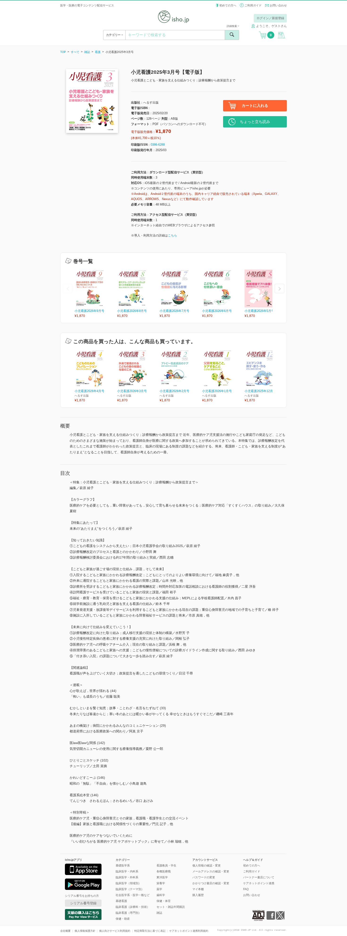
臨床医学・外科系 (127, 877)
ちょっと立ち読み (255, 122)
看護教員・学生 (166, 865)
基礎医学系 (123, 865)
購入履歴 (198, 895)
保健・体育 (164, 901)
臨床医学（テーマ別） (130, 889)
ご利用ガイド (253, 5)
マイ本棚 (198, 889)
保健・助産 (123, 918)
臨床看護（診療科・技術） (133, 907)
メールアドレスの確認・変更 (210, 871)
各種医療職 (164, 871)
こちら (172, 235)
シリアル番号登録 (83, 903)
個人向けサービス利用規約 (114, 930)
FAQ (246, 889)
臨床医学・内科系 (127, 871)
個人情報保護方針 (85, 930)
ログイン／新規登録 (270, 18)
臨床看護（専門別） (128, 912)
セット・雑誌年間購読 (171, 907)
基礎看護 (121, 901)
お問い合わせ (278, 5)
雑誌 (87, 52)
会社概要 (65, 930)
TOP (63, 52)
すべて (75, 52)
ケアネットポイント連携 (258, 883)
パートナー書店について (258, 877)
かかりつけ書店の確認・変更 (210, 883)
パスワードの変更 (203, 877)
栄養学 (161, 883)
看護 (98, 52)
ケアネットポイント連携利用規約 (188, 930)
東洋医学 (162, 877)
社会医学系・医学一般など (133, 895)
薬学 (159, 889)
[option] (96, 294)
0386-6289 (158, 144)
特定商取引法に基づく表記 (149, 930)
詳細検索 (232, 26)
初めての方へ (227, 5)
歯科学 (161, 895)
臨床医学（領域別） (128, 883)
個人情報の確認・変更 (206, 865)
